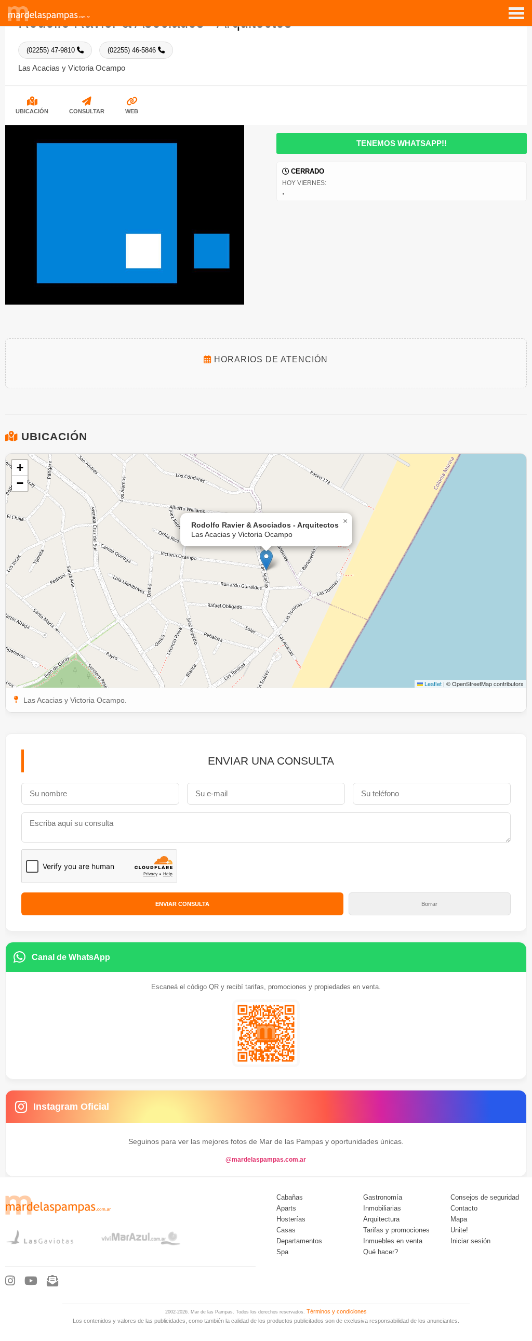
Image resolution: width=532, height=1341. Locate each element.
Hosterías (290, 1219)
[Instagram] (10, 1281)
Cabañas (289, 1197)
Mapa (458, 1219)
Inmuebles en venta (392, 1241)
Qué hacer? (380, 1252)
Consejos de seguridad (484, 1197)
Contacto (463, 1208)
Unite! (459, 1230)
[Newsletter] (52, 1281)
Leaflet (432, 683)
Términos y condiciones (337, 1311)
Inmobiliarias (382, 1208)
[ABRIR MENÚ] (516, 9)
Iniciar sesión (470, 1241)
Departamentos (299, 1241)
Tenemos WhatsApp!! (401, 143)
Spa (282, 1252)
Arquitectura (381, 1219)
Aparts (286, 1208)
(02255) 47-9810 (51, 50)
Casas (286, 1230)
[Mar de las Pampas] (49, 20)
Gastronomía (382, 1197)
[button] (266, 560)
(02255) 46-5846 (133, 50)
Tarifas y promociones (396, 1230)
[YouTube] (30, 1281)
